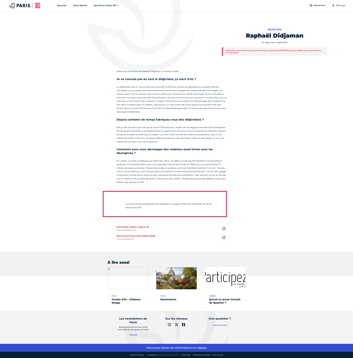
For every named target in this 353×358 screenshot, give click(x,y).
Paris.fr (202, 347)
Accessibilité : (163, 355)
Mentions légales (137, 355)
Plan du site (218, 355)
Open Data (186, 355)
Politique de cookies (201, 355)
